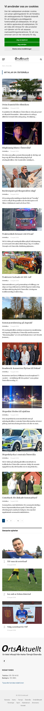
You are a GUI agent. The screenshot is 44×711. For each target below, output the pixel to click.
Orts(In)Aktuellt (37, 700)
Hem (3, 66)
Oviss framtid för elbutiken (15, 104)
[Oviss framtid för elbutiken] (22, 90)
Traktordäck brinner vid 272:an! (17, 234)
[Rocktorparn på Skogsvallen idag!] (22, 176)
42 (18, 521)
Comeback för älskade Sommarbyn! (19, 497)
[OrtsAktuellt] (22, 59)
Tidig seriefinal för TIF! (17, 627)
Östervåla (28, 700)
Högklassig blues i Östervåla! (16, 148)
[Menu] (3, 59)
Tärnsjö (20, 700)
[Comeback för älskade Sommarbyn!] (22, 483)
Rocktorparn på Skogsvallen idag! (19, 191)
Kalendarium (26, 703)
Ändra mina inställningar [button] (22, 49)
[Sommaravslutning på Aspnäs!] (22, 308)
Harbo (14, 700)
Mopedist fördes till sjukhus (16, 411)
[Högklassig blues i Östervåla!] (22, 133)
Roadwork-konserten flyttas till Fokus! (21, 368)
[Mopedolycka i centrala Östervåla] (22, 440)
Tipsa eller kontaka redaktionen (13, 683)
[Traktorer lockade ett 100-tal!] (22, 262)
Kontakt (23, 705)
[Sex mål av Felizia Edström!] (22, 580)
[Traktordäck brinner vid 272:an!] (22, 219)
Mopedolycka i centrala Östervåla (19, 454)
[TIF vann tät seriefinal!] (22, 547)
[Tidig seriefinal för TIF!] (22, 612)
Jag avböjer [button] (22, 44)
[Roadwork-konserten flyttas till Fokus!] (22, 353)
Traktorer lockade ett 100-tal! (16, 277)
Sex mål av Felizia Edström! (19, 594)
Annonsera (35, 703)
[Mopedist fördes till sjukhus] (22, 397)
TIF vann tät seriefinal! (17, 561)
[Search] (41, 59)
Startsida (7, 700)
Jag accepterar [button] (22, 40)
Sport (18, 703)
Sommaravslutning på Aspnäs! (17, 322)
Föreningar (11, 703)
